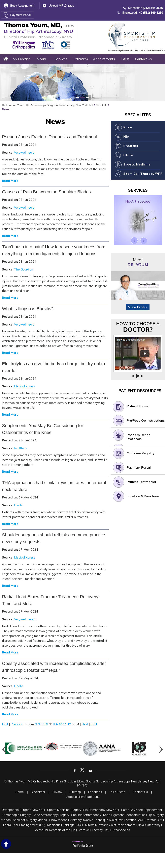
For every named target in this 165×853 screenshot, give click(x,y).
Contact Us (143, 59)
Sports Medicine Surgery (64, 810)
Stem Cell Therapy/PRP (143, 174)
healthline (20, 448)
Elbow (128, 155)
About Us (101, 105)
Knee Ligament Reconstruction (124, 815)
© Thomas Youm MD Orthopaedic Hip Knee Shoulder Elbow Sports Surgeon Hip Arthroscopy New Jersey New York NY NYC (82, 783)
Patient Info (81, 58)
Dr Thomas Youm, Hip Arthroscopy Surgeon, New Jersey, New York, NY (47, 105)
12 (69, 724)
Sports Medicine (137, 164)
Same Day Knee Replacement (141, 810)
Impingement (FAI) (33, 825)
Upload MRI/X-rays (61, 5)
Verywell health (24, 152)
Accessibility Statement (82, 797)
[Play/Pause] (137, 376)
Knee (127, 127)
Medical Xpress (24, 386)
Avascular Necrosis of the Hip (55, 830)
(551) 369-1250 (153, 12)
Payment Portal (20, 15)
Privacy (57, 792)
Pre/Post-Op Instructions (146, 420)
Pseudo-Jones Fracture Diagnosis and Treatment (49, 136)
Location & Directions (143, 496)
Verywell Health (25, 619)
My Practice (21, 59)
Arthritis (131, 820)
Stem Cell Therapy (90, 830)
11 (65, 724)
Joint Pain (117, 820)
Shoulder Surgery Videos (30, 820)
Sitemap (75, 792)
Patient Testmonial (141, 482)
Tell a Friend (117, 792)
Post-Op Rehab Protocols (139, 437)
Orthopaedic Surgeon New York (23, 810)
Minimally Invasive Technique (89, 820)
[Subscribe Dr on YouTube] (90, 770)
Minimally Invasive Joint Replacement (110, 825)
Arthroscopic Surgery (16, 815)
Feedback (95, 792)
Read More (10, 181)
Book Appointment (22, 5)
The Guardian (23, 269)
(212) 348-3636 (153, 7)
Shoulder (130, 146)
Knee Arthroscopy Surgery (51, 815)
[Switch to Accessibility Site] (6, 844)
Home (5, 59)
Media (41, 59)
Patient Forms (137, 406)
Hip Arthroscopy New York (101, 810)
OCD (80, 825)
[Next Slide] (143, 240)
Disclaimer (38, 792)
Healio (18, 505)
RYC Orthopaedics (117, 830)
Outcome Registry (141, 453)
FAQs (125, 59)
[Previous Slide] (134, 240)
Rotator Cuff (154, 820)
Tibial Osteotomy (148, 825)
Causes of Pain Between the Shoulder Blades (46, 191)
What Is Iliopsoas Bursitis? (28, 308)
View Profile (137, 307)
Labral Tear (10, 825)
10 (60, 724)
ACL (141, 820)
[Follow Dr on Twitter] (82, 770)
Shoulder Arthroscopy (86, 815)
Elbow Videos (58, 820)
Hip (126, 136)
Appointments (104, 59)
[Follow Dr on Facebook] (74, 770)
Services (61, 59)
